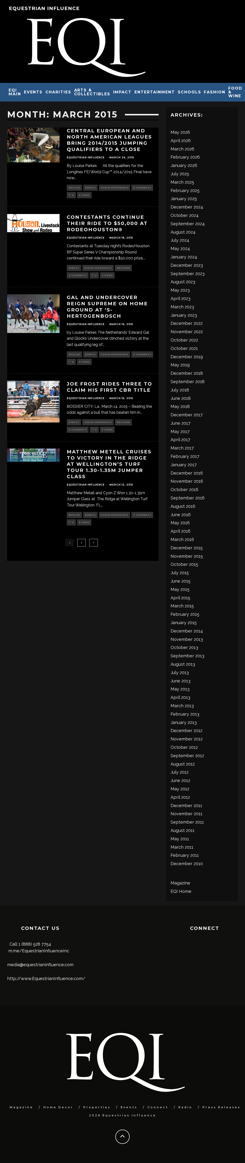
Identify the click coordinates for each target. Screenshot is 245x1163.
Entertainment (154, 92)
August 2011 (183, 830)
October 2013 (184, 647)
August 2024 (183, 232)
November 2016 (187, 481)
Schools (189, 92)
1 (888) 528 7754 (34, 944)
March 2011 (182, 847)
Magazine (180, 882)
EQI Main (15, 92)
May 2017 (180, 431)
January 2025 (184, 198)
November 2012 (187, 738)
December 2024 (187, 206)
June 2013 (180, 680)
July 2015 (180, 572)
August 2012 (183, 763)
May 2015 (180, 589)
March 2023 (182, 306)
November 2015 (187, 556)
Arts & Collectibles (92, 92)
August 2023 (183, 281)
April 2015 (180, 597)
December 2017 (187, 414)
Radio (185, 1107)
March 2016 (182, 539)
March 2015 (182, 605)
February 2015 (185, 614)
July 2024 (180, 240)
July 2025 (180, 173)
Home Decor (58, 1107)
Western (123, 268)
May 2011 (180, 838)
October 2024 (185, 215)
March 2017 (182, 447)
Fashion (214, 92)
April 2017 (180, 439)
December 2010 (187, 863)
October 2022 (184, 340)
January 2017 (184, 464)
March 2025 (182, 182)
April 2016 (180, 531)
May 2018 (180, 406)
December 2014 (187, 630)
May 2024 (180, 248)
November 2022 (187, 331)
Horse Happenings (114, 188)
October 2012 (184, 747)
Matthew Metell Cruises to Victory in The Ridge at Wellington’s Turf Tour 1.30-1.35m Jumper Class (109, 464)
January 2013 (184, 722)
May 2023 (180, 290)
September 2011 (187, 822)
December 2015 (187, 547)
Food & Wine (235, 92)
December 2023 (187, 265)
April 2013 (180, 697)
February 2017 (185, 456)
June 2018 (181, 398)
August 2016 (183, 506)
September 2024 (188, 223)
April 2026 (181, 140)
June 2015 (180, 581)
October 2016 (184, 489)
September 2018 (188, 381)
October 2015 (184, 564)
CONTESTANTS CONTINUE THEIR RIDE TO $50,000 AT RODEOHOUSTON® (107, 223)
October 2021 (184, 348)
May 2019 (180, 364)
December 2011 (186, 805)
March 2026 (182, 148)
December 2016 (187, 473)
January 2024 (184, 256)
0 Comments (142, 188)
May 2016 (180, 522)
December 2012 (186, 730)
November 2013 (187, 639)
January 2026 (184, 165)
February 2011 (185, 855)
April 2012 (180, 797)
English (74, 188)
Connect (157, 1107)
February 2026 (185, 157)
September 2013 (187, 655)
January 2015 (184, 622)
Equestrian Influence (44, 8)
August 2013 (183, 664)
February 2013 (185, 714)
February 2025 (185, 190)
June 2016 (181, 514)
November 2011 (186, 813)
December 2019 (187, 356)
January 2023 (184, 315)
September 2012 (187, 755)
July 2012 (180, 772)
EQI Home (181, 891)
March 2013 (182, 705)
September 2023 (188, 273)
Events (33, 92)
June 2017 (180, 423)
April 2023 (180, 298)
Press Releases (221, 1107)
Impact (122, 92)
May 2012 (180, 788)
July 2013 (180, 672)
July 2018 (180, 389)
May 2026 (180, 132)
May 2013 (180, 688)
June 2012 (180, 780)
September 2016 (188, 497)
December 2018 (187, 373)
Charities (58, 92)
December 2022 (187, 323)
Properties (97, 1107)
